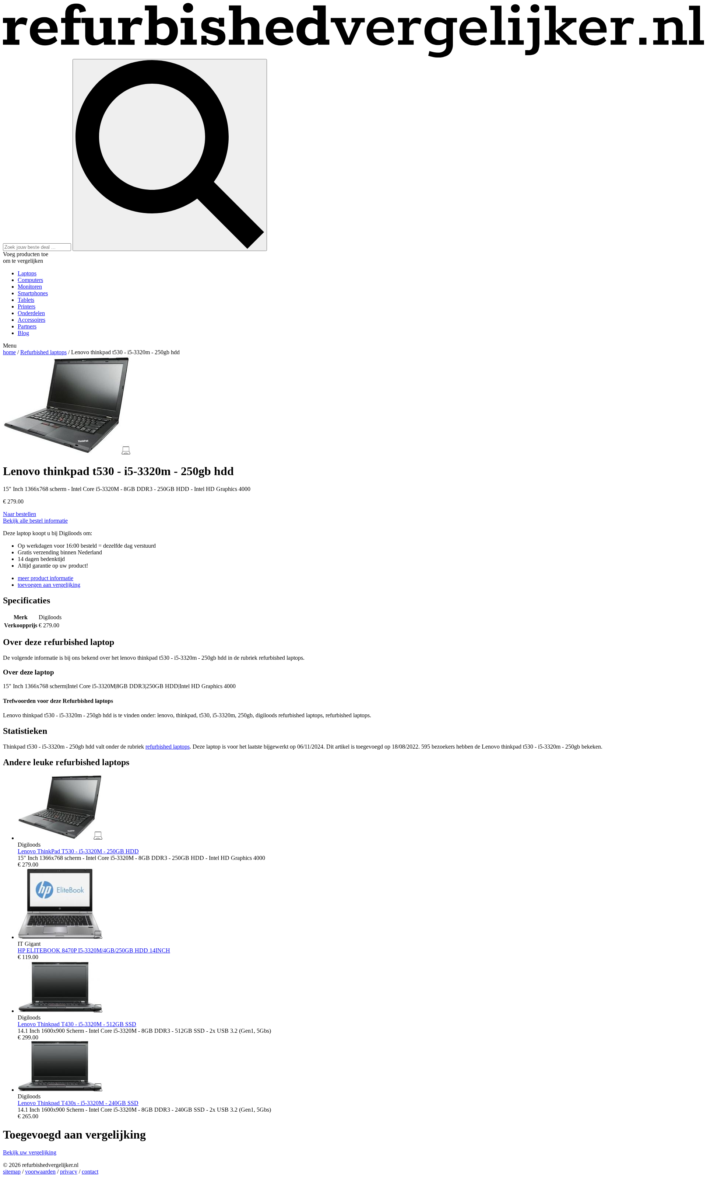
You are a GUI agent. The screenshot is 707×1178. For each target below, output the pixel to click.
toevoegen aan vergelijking (49, 585)
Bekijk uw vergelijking (29, 1152)
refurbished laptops (167, 746)
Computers (30, 280)
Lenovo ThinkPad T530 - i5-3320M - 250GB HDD (78, 851)
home (9, 352)
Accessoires (31, 320)
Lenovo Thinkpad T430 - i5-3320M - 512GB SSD (77, 1024)
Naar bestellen (19, 514)
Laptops (27, 273)
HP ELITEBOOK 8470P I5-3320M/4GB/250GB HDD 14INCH (94, 950)
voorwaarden (40, 1171)
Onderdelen (31, 313)
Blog (23, 333)
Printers (26, 306)
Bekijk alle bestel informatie (35, 520)
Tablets (26, 300)
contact (90, 1171)
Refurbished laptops (43, 352)
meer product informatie (45, 578)
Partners (27, 326)
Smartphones (33, 293)
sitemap (12, 1171)
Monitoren (30, 286)
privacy (68, 1171)
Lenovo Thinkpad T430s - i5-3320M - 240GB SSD (78, 1103)
